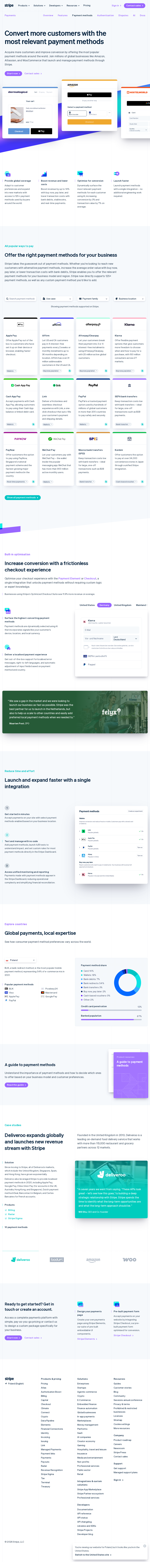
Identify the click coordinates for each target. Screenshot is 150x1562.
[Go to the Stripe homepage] (8, 1379)
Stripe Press (120, 1452)
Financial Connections (52, 1428)
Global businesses (86, 1412)
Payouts (45, 1461)
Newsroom (119, 1448)
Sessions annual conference (128, 1400)
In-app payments (86, 1416)
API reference (84, 1513)
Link (43, 1445)
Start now (12, 73)
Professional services (88, 1465)
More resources (122, 1428)
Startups (81, 1387)
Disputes (123, 15)
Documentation (85, 1509)
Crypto (44, 1416)
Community (119, 1395)
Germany (83, 605)
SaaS (79, 1432)
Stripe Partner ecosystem (90, 1493)
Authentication (105, 15)
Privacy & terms (122, 1404)
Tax (43, 1478)
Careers (118, 1444)
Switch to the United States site (92, 1554)
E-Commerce (84, 1400)
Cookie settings (122, 1424)
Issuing (44, 1441)
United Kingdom (101, 605)
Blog (116, 1391)
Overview (48, 15)
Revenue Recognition (52, 1469)
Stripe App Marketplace (89, 1489)
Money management (87, 1424)
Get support (120, 1468)
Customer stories (123, 1387)
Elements (46, 1424)
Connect (45, 1412)
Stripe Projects (85, 1529)
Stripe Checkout (122, 1335)
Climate (45, 1408)
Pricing (86, 5)
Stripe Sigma (15, 1218)
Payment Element (69, 578)
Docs (142, 15)
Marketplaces (84, 1420)
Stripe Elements (86, 1338)
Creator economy (86, 1441)
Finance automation (87, 1408)
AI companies (84, 1437)
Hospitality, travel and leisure (91, 1449)
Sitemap (118, 1420)
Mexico (139, 605)
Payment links (48, 1453)
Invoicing (45, 1437)
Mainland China (123, 605)
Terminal (45, 1482)
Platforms (82, 1428)
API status (82, 1517)
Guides (117, 1383)
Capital (44, 1400)
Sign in (115, 5)
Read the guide (15, 1084)
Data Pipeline (47, 1420)
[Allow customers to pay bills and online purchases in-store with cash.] (136, 481)
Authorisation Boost (51, 1391)
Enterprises (83, 1383)
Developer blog (85, 1534)
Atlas (43, 1387)
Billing (11, 1210)
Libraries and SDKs (86, 1525)
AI (134, 15)
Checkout (90, 578)
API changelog (84, 1521)
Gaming (81, 1445)
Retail (80, 1474)
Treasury (45, 1486)
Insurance (82, 1453)
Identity (45, 1432)
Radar (11, 1214)
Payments (10, 15)
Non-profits (83, 1461)
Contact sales (133, 5)
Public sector (84, 1469)
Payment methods (82, 15)
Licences (118, 1415)
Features (63, 15)
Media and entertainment (90, 1457)
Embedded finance (87, 1404)
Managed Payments (51, 1449)
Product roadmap (122, 1439)
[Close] (144, 1546)
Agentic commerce (87, 1391)
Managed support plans (126, 1472)
